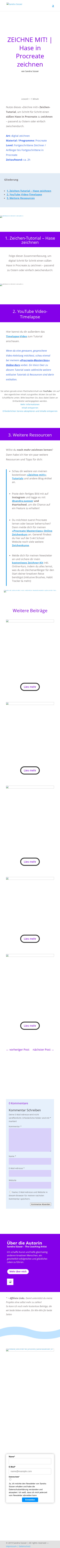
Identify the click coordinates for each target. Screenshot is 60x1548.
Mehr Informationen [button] (30, 404)
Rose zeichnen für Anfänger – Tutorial (30, 916)
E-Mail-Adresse (17, 1168)
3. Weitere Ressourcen (21, 198)
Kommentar (15, 1126)
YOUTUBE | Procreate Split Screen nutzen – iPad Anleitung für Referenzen (30, 831)
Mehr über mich (18, 1271)
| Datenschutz (24, 1546)
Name (12, 1156)
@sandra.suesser (22, 501)
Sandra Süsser (32, 71)
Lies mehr (30, 686)
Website (12, 1180)
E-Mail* (12, 1467)
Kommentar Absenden (40, 1204)
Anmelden (30, 1500)
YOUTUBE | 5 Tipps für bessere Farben (30, 993)
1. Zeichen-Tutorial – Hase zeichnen (29, 191)
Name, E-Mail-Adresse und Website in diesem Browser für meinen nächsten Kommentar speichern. (28, 1195)
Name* (12, 1456)
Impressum (11, 1546)
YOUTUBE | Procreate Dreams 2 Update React (30, 741)
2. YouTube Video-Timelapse (24, 194)
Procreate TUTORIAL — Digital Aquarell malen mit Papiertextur (30, 661)
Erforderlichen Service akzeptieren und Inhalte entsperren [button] (30, 411)
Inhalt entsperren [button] (30, 407)
